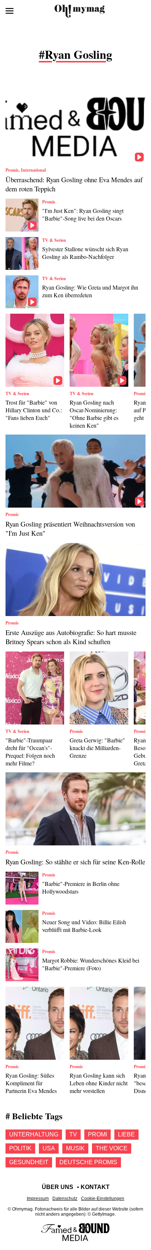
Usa (49, 1148)
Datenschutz (64, 1198)
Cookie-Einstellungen (102, 1198)
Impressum (38, 1198)
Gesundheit (28, 1162)
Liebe (126, 1134)
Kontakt (95, 1187)
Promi (97, 1134)
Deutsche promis (88, 1162)
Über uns (57, 1187)
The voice (112, 1148)
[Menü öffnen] (9, 11)
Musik (75, 1148)
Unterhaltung (33, 1134)
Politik (20, 1148)
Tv (73, 1134)
